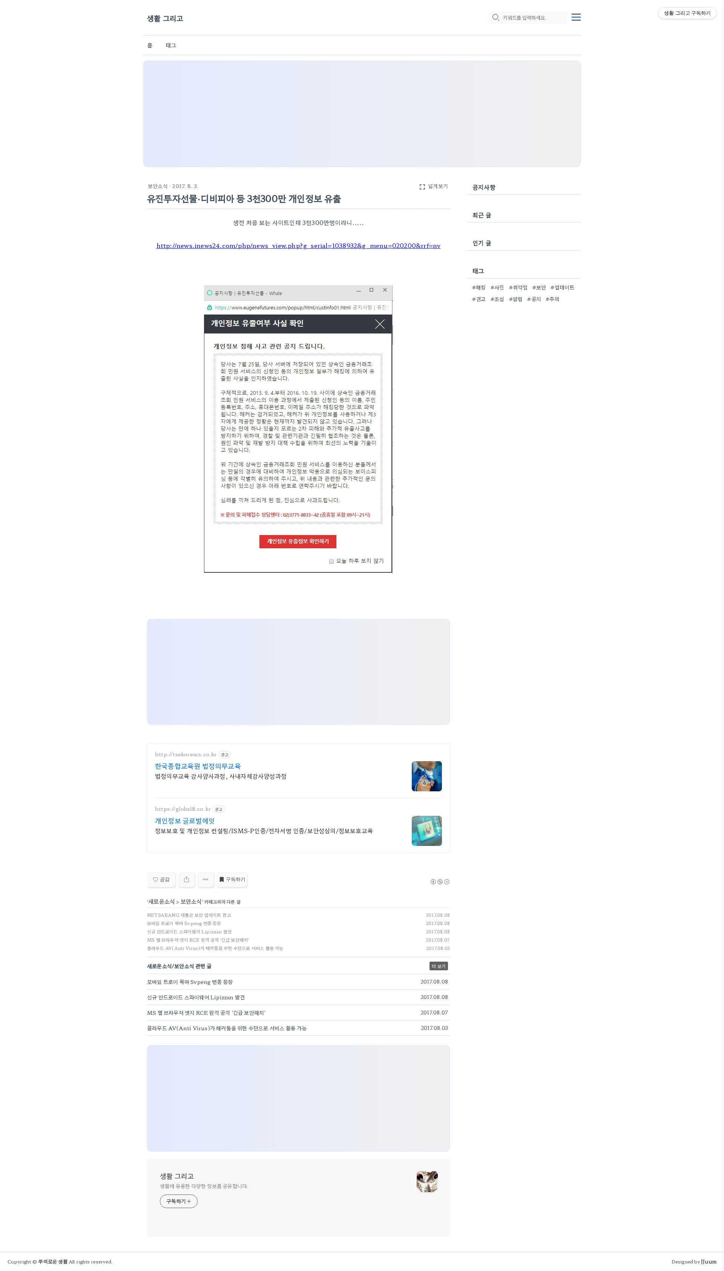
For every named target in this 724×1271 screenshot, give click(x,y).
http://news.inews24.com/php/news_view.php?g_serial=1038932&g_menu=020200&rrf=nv (298, 245)
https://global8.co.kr (183, 809)
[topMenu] (576, 16)
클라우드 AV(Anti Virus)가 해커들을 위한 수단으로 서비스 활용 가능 (215, 948)
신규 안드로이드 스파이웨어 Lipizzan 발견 (189, 931)
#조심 (498, 299)
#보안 (539, 287)
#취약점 (518, 287)
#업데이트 (562, 287)
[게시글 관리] (205, 879)
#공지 (534, 299)
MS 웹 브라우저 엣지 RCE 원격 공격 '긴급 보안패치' (198, 939)
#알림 (516, 299)
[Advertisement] (362, 114)
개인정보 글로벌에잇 (185, 820)
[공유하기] (186, 879)
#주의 (553, 299)
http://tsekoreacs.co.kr (186, 754)
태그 (171, 45)
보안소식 (158, 186)
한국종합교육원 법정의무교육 (198, 765)
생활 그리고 (165, 18)
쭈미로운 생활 (52, 1261)
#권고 (479, 299)
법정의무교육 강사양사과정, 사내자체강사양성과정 (221, 775)
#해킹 (479, 287)
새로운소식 (161, 901)
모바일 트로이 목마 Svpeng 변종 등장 (184, 923)
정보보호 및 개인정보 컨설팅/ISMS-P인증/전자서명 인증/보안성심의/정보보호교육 (264, 830)
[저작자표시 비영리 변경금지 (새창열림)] (439, 882)
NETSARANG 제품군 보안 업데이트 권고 (189, 915)
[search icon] (495, 17)
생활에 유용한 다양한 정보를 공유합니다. (204, 1186)
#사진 (498, 287)
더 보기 (439, 966)
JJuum (708, 1261)
